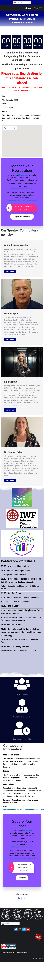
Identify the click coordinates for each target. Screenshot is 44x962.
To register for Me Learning (22, 217)
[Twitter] (24, 929)
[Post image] (22, 294)
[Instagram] (20, 929)
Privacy (18, 952)
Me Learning (23, 175)
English (19, 2)
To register (22, 878)
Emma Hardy (10, 381)
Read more (10, 271)
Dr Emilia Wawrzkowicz (16, 245)
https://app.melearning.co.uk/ (22, 189)
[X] (24, 898)
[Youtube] (28, 929)
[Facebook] (19, 898)
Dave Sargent (11, 313)
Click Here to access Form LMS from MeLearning (24, 867)
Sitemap (24, 952)
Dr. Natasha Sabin (13, 452)
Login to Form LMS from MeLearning (23, 207)
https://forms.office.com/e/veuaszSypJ (22, 200)
